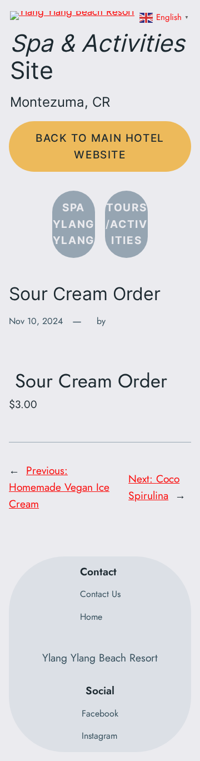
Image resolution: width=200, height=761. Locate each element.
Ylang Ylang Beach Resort (100, 657)
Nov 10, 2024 (36, 321)
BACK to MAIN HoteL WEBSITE (100, 146)
